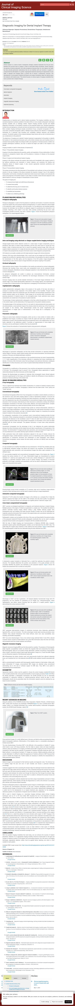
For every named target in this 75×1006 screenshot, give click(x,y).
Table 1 (47, 674)
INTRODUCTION (9, 981)
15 (13, 807)
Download (24, 978)
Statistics (15, 978)
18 (34, 822)
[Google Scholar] (11, 859)
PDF (47, 14)
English (6, 14)
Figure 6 (52, 602)
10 (49, 672)
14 (27, 707)
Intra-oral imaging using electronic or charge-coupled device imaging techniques (19, 989)
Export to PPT (10, 235)
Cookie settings (45, 1001)
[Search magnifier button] (73, 4)
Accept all (68, 1001)
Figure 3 (52, 454)
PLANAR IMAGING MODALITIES (12, 983)
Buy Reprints (40, 14)
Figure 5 (46, 564)
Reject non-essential (57, 1001)
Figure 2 (5, 326)
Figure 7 (35, 703)
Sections (7, 978)
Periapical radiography (14, 986)
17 (9, 819)
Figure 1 (33, 211)
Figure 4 (45, 526)
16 (5, 814)
